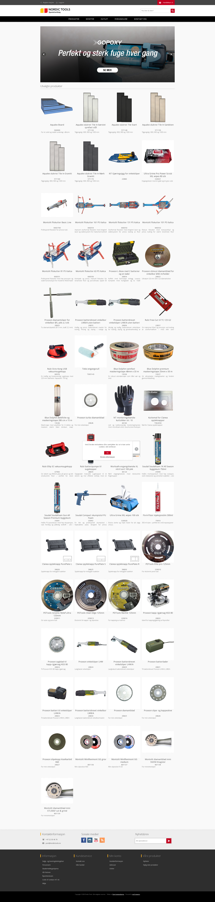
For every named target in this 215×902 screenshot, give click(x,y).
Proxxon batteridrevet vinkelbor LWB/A (90, 711)
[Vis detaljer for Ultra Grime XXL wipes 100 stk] (124, 498)
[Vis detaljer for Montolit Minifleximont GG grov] (91, 742)
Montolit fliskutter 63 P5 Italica (91, 271)
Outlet (104, 19)
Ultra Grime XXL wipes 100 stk (124, 515)
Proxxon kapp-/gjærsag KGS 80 (158, 612)
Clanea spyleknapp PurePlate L (57, 564)
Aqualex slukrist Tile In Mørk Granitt (90, 175)
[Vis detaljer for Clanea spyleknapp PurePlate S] (91, 547)
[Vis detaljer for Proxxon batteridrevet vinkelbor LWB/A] (91, 693)
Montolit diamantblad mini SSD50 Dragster (158, 760)
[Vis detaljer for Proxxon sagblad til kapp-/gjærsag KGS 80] (57, 644)
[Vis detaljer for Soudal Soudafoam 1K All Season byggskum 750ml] (158, 449)
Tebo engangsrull (90, 368)
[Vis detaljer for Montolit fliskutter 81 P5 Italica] (57, 254)
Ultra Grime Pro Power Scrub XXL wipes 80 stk (158, 175)
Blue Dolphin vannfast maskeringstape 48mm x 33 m (124, 370)
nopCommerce (136, 894)
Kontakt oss (140, 19)
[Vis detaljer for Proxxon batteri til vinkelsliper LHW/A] (57, 693)
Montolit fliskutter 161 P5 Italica (90, 222)
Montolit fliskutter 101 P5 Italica (157, 222)
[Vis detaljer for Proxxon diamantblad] (124, 693)
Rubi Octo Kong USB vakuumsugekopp (57, 370)
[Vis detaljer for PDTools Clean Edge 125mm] (91, 595)
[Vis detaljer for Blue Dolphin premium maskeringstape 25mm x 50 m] (158, 351)
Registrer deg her (48, 2)
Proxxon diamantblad (124, 710)
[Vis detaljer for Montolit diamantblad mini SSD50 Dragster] (158, 742)
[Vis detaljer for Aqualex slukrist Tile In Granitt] (57, 156)
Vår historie (46, 872)
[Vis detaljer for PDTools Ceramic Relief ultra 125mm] (57, 595)
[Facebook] (83, 840)
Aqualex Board (57, 124)
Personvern (46, 865)
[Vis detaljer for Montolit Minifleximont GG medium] (124, 742)
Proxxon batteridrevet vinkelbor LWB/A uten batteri (90, 321)
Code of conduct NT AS (50, 880)
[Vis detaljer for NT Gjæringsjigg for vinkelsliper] (124, 156)
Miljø (44, 883)
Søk (173, 11)
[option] (107, 54)
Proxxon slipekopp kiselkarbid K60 (57, 760)
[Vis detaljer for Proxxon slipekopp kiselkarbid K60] (57, 742)
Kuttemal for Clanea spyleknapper (158, 419)
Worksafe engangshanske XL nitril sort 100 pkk (124, 467)
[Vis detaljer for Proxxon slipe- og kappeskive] (158, 693)
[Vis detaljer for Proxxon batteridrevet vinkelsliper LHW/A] (124, 644)
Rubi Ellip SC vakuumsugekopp (57, 466)
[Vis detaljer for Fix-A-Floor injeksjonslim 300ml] (158, 498)
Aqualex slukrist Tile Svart (124, 124)
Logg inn (61, 2)
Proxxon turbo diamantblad (90, 417)
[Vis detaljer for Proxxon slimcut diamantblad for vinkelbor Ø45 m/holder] (158, 254)
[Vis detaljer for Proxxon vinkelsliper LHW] (91, 644)
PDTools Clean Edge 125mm (90, 612)
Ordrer (112, 869)
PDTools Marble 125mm (124, 612)
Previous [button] (44, 54)
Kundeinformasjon (116, 861)
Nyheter (90, 19)
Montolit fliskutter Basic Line (57, 222)
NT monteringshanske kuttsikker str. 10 (124, 419)
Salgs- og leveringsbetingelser (53, 861)
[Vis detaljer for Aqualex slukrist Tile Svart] (124, 107)
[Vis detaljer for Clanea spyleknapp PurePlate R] (124, 547)
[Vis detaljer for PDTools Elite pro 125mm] (158, 547)
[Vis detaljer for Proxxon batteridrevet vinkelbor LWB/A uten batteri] (91, 303)
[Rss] (102, 840)
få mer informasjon (107, 457)
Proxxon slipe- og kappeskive (158, 710)
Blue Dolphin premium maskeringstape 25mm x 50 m (157, 370)
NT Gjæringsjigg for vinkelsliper (124, 173)
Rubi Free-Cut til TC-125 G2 (158, 320)
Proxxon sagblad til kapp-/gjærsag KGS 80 (57, 663)
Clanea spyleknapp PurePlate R (124, 564)
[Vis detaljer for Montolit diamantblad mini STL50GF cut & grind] (57, 791)
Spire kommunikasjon (118, 894)
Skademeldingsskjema (50, 869)
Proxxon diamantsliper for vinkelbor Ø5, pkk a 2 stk (57, 321)
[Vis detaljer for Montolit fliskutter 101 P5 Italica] (158, 205)
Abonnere (168, 840)
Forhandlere (121, 19)
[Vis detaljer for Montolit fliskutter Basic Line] (57, 205)
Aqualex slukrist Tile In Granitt (57, 173)
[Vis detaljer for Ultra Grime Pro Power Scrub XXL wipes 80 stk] (158, 156)
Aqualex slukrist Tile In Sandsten (158, 124)
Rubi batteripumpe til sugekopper (90, 467)
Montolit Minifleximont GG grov (90, 759)
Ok (107, 453)
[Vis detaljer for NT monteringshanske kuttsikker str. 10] (124, 400)
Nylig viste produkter (150, 865)
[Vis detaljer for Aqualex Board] (57, 107)
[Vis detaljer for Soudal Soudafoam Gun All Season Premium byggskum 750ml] (57, 498)
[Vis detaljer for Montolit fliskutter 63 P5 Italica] (91, 254)
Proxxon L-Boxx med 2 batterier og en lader (124, 272)
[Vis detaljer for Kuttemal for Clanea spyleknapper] (158, 400)
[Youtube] (96, 840)
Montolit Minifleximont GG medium (124, 760)
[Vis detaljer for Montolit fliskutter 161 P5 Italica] (91, 205)
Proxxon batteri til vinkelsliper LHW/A (57, 711)
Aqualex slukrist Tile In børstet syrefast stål (91, 126)
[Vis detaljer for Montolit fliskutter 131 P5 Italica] (124, 205)
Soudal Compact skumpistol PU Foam (90, 516)
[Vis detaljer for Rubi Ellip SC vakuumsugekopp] (57, 449)
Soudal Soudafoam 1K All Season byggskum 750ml (158, 467)
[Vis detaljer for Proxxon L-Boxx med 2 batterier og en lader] (124, 254)
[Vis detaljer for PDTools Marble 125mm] (124, 595)
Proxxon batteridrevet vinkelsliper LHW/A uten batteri (124, 321)
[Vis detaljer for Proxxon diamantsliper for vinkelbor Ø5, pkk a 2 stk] (57, 303)
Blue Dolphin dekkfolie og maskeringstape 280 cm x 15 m (57, 419)
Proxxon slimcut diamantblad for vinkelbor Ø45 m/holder (158, 272)
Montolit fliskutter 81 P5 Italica (57, 271)
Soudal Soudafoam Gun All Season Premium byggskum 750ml (57, 518)
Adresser (113, 865)
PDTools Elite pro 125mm (158, 564)
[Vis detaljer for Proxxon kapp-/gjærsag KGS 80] (158, 595)
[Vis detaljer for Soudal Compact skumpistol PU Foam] (91, 498)
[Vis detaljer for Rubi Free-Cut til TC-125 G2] (158, 303)
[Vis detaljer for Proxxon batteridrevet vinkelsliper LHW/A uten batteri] (124, 303)
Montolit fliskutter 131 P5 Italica (124, 222)
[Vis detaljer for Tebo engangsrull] (91, 351)
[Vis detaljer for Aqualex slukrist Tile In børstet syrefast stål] (91, 107)
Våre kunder (80, 865)
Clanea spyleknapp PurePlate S (91, 564)
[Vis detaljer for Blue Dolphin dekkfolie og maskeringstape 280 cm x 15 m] (57, 400)
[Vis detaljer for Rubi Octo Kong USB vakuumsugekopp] (57, 351)
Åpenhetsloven (47, 876)
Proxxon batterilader (158, 661)
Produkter (73, 19)
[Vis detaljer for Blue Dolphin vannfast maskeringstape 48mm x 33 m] (124, 351)
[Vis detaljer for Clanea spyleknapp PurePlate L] (57, 547)
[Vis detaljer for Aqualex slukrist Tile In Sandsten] (158, 107)
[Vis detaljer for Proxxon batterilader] (158, 644)
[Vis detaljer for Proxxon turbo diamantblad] (91, 400)
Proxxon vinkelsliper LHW (90, 661)
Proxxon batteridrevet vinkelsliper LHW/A (124, 663)
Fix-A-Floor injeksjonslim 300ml (158, 515)
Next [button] (171, 54)
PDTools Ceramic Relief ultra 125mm (57, 614)
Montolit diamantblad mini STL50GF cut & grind (57, 809)
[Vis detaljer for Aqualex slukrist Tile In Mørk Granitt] (91, 156)
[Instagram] (89, 840)
